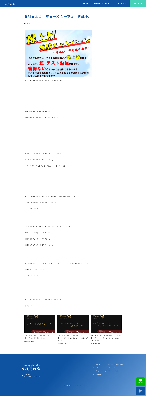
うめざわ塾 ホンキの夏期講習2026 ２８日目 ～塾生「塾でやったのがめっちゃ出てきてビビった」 (106, 338)
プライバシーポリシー (114, 370)
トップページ (96, 364)
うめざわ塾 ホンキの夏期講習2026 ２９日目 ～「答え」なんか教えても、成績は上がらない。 (72, 338)
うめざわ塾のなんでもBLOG (115, 364)
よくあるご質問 (120, 3)
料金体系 (85, 3)
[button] (138, 3)
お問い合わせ (111, 367)
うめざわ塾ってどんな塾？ (102, 3)
